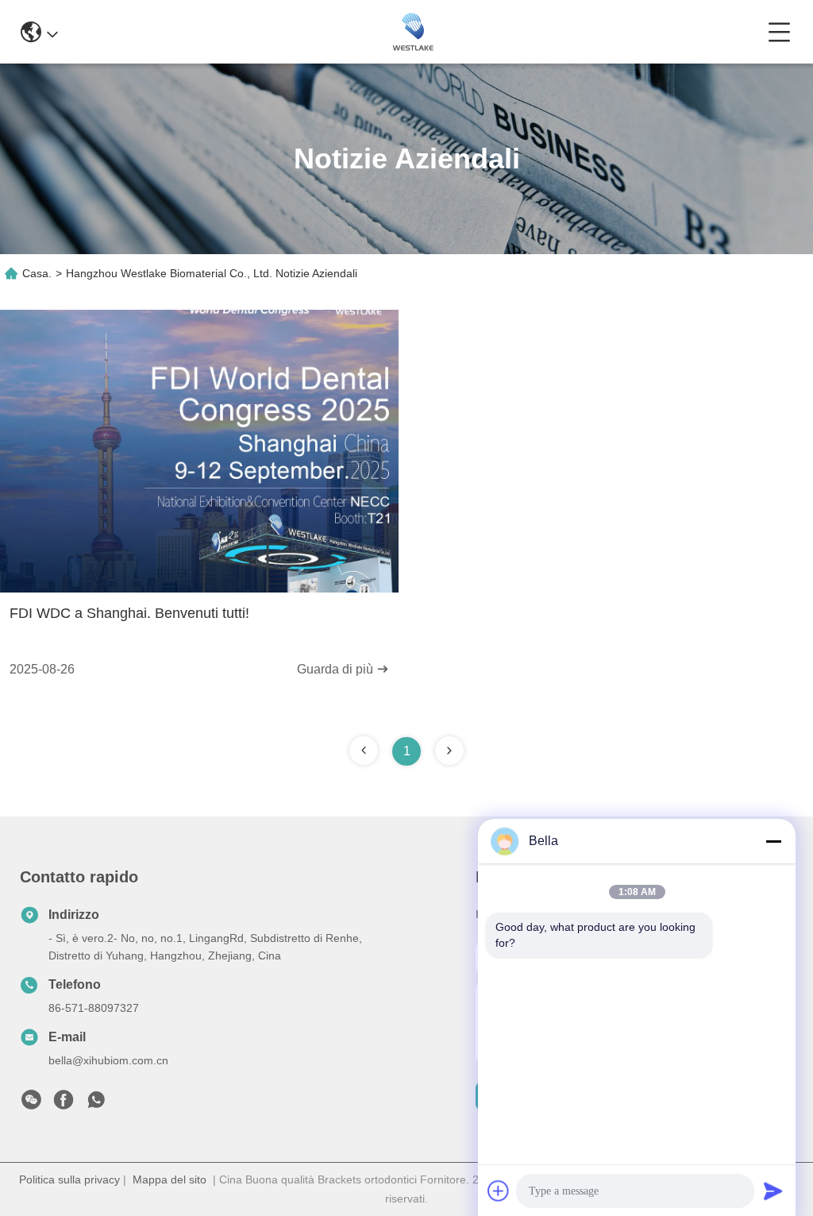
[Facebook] (63, 1104)
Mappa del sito (169, 1179)
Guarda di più (336, 669)
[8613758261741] (96, 1104)
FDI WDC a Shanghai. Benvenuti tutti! (129, 613)
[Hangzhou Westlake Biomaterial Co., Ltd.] (412, 32)
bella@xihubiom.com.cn (108, 1060)
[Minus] (773, 841)
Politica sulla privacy (69, 1179)
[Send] (773, 1190)
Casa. (37, 273)
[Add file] (498, 1190)
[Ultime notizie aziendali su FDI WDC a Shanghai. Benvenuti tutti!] (199, 588)
